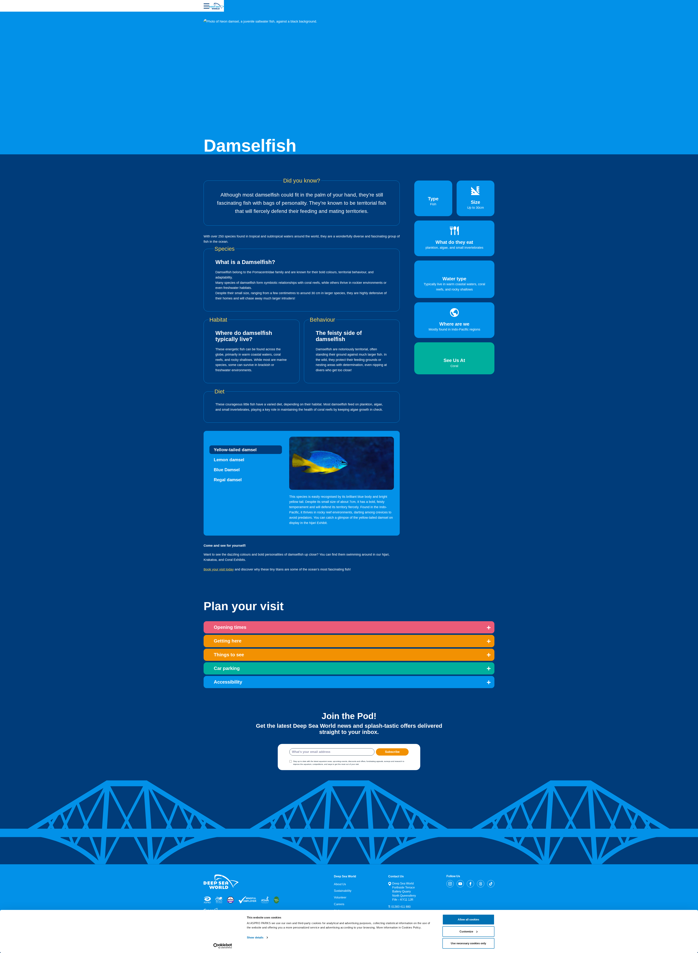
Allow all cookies (468, 919)
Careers (339, 904)
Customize (466, 931)
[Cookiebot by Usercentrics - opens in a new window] (223, 946)
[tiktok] (490, 883)
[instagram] (450, 883)
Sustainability (342, 890)
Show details (255, 937)
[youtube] (460, 883)
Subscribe (392, 752)
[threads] (480, 883)
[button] (206, 5)
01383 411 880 (399, 906)
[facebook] (470, 883)
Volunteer (340, 897)
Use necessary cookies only (468, 943)
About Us (340, 884)
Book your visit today (219, 569)
